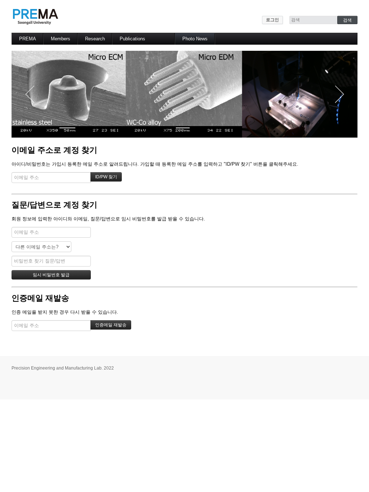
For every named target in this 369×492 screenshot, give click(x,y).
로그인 (272, 19)
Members (60, 38)
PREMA (27, 38)
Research (95, 38)
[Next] (339, 94)
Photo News (195, 38)
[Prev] (30, 94)
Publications (132, 38)
